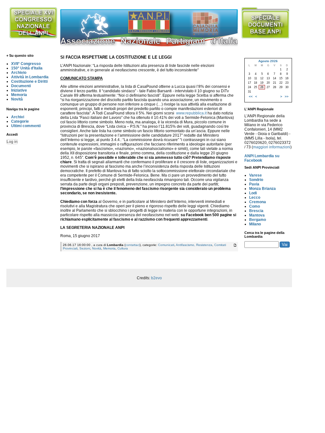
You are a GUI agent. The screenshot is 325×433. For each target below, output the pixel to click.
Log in (12, 141)
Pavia (254, 184)
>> (287, 96)
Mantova (257, 215)
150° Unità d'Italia (27, 68)
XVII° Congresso (26, 63)
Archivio (18, 72)
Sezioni (84, 248)
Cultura (122, 248)
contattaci (132, 245)
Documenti (21, 86)
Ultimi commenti (26, 126)
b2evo (156, 278)
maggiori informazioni (271, 147)
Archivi (17, 117)
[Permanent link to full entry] (235, 245)
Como (254, 206)
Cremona (257, 202)
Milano (255, 224)
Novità (17, 99)
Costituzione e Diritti (29, 81)
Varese (255, 175)
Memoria (19, 95)
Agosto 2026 (268, 61)
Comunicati (166, 245)
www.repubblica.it (191, 113)
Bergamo (257, 219)
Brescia (256, 211)
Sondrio (256, 180)
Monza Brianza (262, 188)
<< (251, 96)
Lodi (253, 193)
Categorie (20, 121)
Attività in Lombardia (30, 77)
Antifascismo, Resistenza (194, 245)
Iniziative (19, 90)
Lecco (254, 197)
